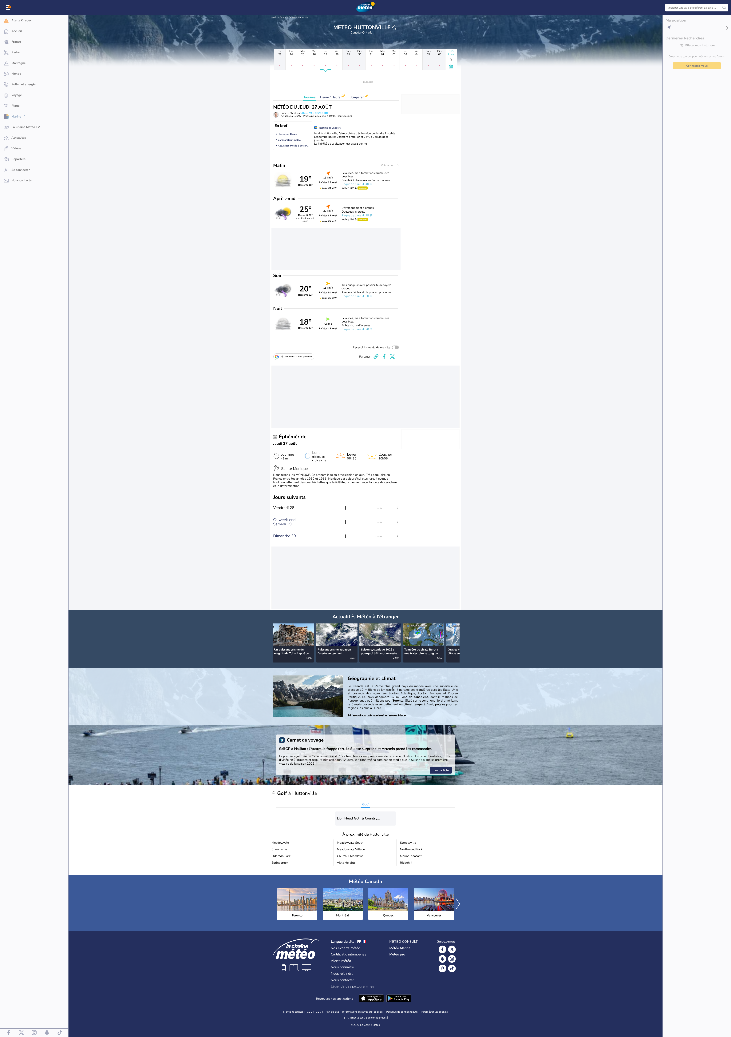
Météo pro (397, 954)
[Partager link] (375, 356)
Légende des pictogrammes (352, 986)
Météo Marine (399, 948)
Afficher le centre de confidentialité (367, 1017)
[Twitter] (452, 949)
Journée (309, 97)
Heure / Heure (330, 97)
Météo (274, 17)
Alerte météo (341, 961)
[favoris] (394, 27)
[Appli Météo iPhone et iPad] (371, 999)
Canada (283, 17)
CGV (318, 1012)
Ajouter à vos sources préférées (296, 356)
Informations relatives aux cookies (362, 1012)
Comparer (357, 97)
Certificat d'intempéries (348, 954)
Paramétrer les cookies (434, 1011)
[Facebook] (442, 949)
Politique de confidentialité (401, 1012)
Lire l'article (441, 770)
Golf (365, 804)
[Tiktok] (452, 968)
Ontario (292, 17)
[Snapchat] (442, 959)
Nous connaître (342, 967)
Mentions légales (293, 1012)
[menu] (9, 8)
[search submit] (724, 7)
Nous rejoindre (342, 973)
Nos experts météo (345, 948)
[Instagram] (452, 959)
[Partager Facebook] (384, 356)
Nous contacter (342, 980)
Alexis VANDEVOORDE (315, 113)
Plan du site (332, 1012)
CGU (309, 1012)
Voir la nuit (388, 165)
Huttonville (303, 17)
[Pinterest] (442, 968)
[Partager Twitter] (392, 356)
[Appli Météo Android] (398, 999)
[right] (456, 639)
